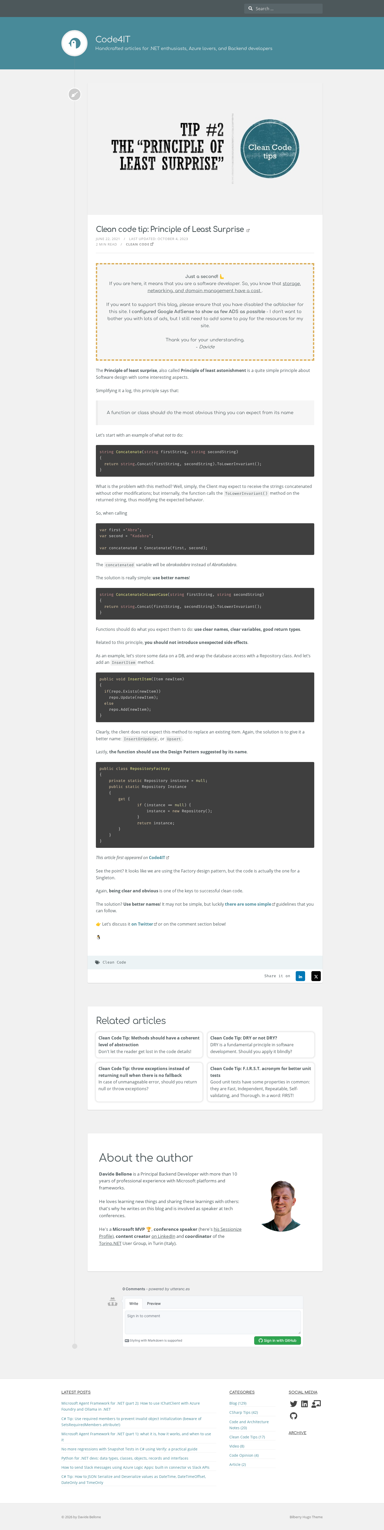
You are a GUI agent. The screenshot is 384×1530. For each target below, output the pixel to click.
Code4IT (112, 39)
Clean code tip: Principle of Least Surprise (171, 229)
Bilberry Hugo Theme (306, 1517)
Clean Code (137, 244)
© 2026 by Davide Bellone (81, 1517)
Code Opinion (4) (244, 1455)
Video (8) (236, 1446)
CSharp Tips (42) (243, 1412)
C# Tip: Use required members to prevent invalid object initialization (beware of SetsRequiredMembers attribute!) (131, 1421)
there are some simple (248, 904)
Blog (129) (237, 1403)
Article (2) (237, 1464)
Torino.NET (110, 1243)
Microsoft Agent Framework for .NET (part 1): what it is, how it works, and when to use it (136, 1436)
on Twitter (142, 924)
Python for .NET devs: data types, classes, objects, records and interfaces (124, 1458)
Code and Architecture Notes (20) (249, 1424)
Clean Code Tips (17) (247, 1436)
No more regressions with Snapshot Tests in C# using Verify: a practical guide (129, 1448)
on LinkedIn (163, 1236)
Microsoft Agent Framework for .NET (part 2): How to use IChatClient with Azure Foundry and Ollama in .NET (130, 1406)
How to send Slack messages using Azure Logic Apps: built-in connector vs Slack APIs (135, 1467)
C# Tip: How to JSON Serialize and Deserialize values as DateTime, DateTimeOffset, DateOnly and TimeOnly (133, 1479)
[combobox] (283, 9)
